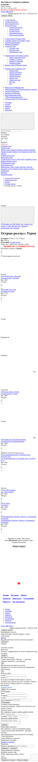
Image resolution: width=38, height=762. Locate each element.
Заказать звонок (7, 15)
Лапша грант (14, 71)
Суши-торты (10, 39)
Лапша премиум (15, 74)
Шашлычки (9, 87)
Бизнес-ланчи (10, 65)
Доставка (8, 102)
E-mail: (3, 675)
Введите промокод (7, 746)
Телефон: (4, 696)
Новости (6, 602)
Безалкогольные (6, 174)
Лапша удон (13, 78)
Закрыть (4, 655)
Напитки (8, 93)
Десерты (8, 91)
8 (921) (7, 12)
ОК (3, 663)
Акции (7, 104)
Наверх (3, 638)
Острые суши (14, 48)
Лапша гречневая (15, 72)
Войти (3, 689)
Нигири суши (14, 50)
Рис (10, 84)
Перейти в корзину (8, 742)
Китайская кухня (7, 165)
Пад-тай (12, 82)
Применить (5, 748)
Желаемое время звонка (9, 718)
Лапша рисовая (14, 76)
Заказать (4, 725)
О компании (28, 598)
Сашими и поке (11, 41)
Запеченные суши (15, 52)
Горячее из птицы (15, 59)
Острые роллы (14, 31)
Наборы (8, 44)
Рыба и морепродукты (17, 57)
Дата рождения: (6, 700)
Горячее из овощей (16, 61)
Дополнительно (11, 89)
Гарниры (8, 42)
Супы (7, 20)
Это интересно (18, 602)
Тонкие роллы (14, 29)
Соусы (13, 159)
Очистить (5, 642)
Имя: (2, 693)
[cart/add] (2, 254)
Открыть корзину (22, 760)
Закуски (8, 24)
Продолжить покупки (8, 760)
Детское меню (10, 99)
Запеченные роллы (16, 33)
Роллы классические (16, 35)
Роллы (7, 26)
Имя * (3, 714)
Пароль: (4, 677)
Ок (2, 671)
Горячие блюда (10, 56)
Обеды (7, 108)
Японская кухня (6, 157)
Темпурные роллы (15, 27)
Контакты (8, 110)
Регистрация (6, 702)
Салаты (8, 22)
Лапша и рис (10, 69)
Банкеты (8, 106)
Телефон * (4, 716)
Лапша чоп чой (14, 80)
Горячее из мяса (15, 63)
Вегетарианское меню (13, 95)
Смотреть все (19, 453)
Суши (7, 46)
